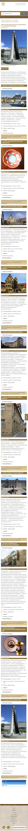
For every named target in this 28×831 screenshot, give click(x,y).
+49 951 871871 (10, 251)
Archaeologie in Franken (5, 540)
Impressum (14, 819)
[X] (3, 827)
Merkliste (14, 810)
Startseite (8, 20)
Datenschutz (14, 821)
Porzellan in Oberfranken (21, 135)
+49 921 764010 (10, 457)
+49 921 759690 (11, 529)
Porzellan (16, 20)
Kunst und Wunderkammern (6, 623)
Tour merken (5, 68)
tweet (6, 783)
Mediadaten (14, 817)
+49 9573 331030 (11, 191)
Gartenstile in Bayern (21, 392)
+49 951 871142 (10, 316)
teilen (6, 781)
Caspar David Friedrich (21, 622)
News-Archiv (14, 815)
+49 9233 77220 (11, 685)
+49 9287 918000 (11, 766)
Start (14, 808)
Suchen (24, 13)
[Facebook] (8, 827)
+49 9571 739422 (11, 128)
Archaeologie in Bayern (21, 539)
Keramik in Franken (20, 695)
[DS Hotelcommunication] (19, 827)
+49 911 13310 (10, 612)
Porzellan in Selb (14, 777)
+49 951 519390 (11, 382)
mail (6, 785)
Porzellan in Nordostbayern (6, 136)
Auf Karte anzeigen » (7, 89)
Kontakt (14, 812)
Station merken (6, 109)
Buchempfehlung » (7, 197)
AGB (14, 823)
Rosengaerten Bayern (5, 394)
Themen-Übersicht (20, 4)
